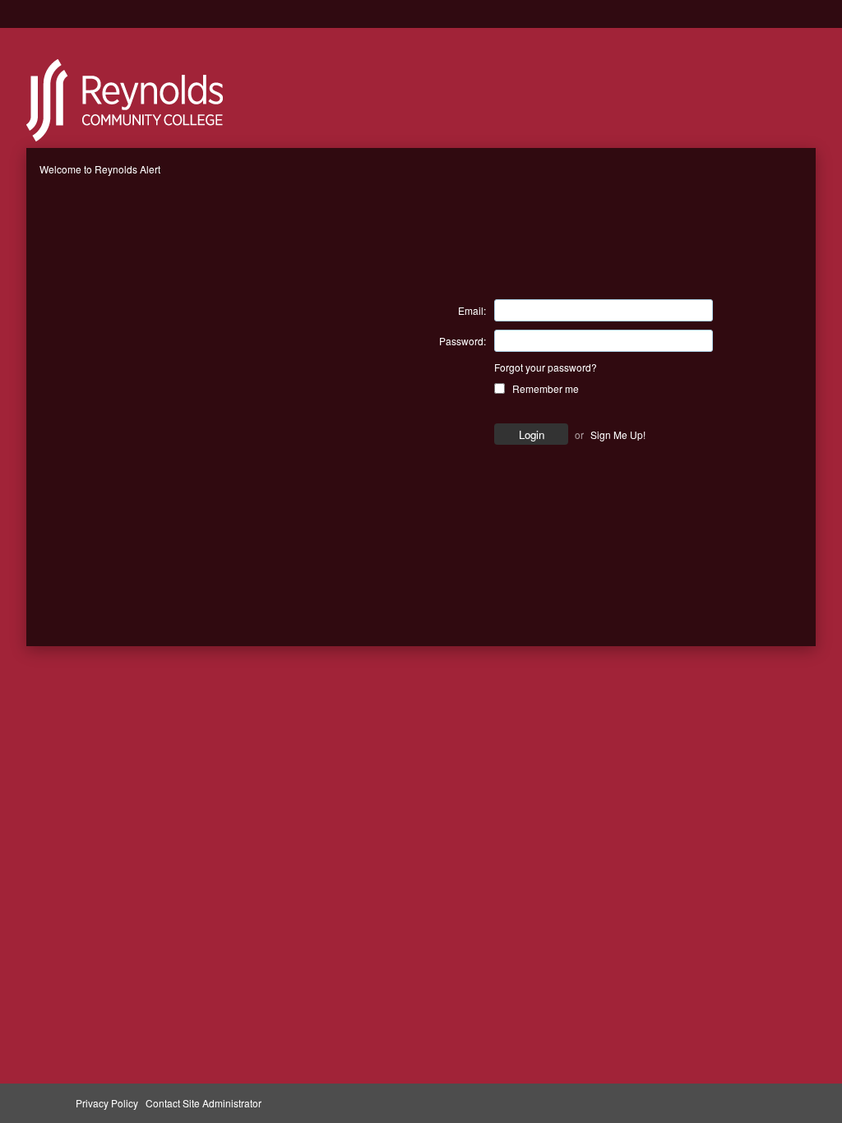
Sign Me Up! (617, 434)
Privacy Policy (107, 1103)
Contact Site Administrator (203, 1103)
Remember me (545, 388)
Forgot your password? (545, 367)
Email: (472, 310)
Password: (462, 341)
